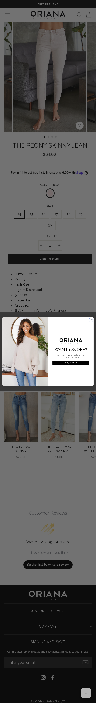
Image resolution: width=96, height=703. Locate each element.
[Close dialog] (91, 320)
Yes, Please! (71, 362)
